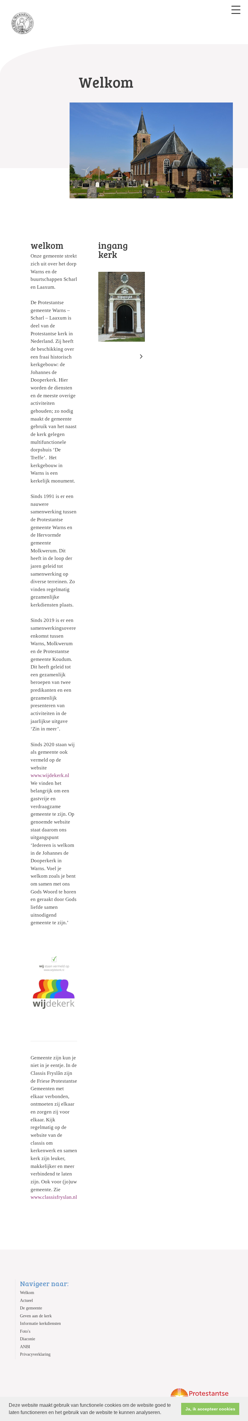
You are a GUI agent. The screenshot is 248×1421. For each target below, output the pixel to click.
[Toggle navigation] (235, 10)
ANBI (25, 1347)
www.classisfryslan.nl (54, 1197)
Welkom (27, 1292)
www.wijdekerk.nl (50, 775)
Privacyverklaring (35, 1354)
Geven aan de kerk (36, 1316)
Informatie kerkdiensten (40, 1323)
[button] (163, 1413)
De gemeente (31, 1308)
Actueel (26, 1300)
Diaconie (27, 1339)
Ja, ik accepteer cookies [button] (210, 1408)
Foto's (25, 1331)
